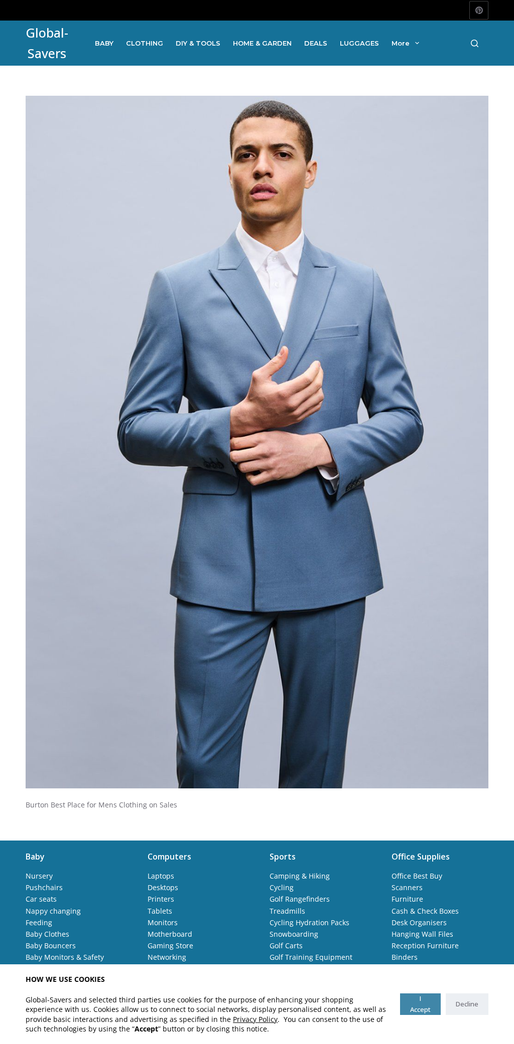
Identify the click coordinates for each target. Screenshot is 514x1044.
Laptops (161, 876)
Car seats (41, 899)
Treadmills (287, 911)
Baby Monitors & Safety (65, 957)
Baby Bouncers (51, 945)
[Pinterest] (478, 10)
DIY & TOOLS (198, 43)
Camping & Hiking (300, 876)
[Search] (474, 43)
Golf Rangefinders (300, 899)
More (401, 43)
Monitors (163, 922)
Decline (467, 1003)
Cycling (282, 887)
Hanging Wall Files (422, 934)
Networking (167, 957)
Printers (161, 899)
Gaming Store (170, 945)
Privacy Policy (255, 1019)
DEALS (315, 43)
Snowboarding (294, 934)
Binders (405, 957)
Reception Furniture (425, 945)
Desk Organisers (419, 922)
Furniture (407, 899)
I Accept (420, 1003)
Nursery (39, 876)
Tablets (160, 911)
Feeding (39, 922)
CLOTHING (144, 43)
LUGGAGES (359, 43)
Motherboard (170, 934)
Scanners (407, 887)
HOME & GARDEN (262, 43)
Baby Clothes (47, 934)
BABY (104, 43)
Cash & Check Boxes (425, 911)
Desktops (163, 887)
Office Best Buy (417, 876)
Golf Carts (286, 945)
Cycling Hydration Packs (309, 922)
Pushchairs (44, 887)
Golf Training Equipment (311, 957)
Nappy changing (53, 911)
